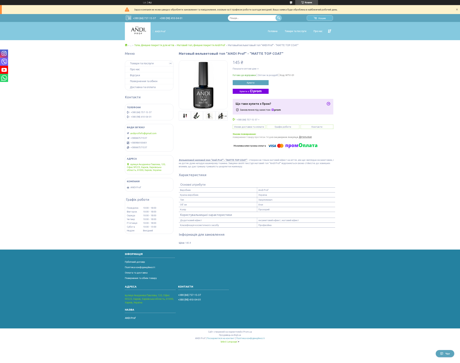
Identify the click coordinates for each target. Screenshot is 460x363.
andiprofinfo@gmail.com (143, 133)
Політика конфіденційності (140, 267)
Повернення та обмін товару (141, 278)
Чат (447, 353)
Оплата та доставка (136, 272)
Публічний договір (135, 262)
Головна (272, 31)
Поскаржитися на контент (221, 338)
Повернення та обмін (143, 81)
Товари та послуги (295, 31)
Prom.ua (247, 332)
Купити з (244, 91)
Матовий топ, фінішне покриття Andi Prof (201, 45)
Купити (250, 82)
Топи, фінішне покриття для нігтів (154, 45)
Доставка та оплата (143, 87)
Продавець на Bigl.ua (230, 335)
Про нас (318, 31)
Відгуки (135, 75)
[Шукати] (278, 18)
